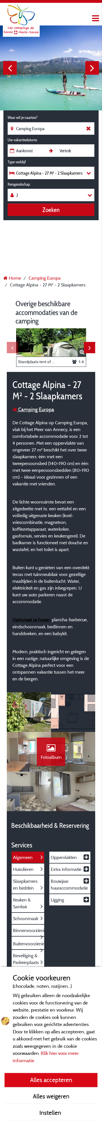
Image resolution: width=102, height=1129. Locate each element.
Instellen (51, 1112)
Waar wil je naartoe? (22, 117)
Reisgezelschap (19, 184)
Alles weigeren (51, 1096)
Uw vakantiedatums (22, 139)
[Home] (21, 15)
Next (92, 68)
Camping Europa (35, 409)
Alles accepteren (51, 1079)
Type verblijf (17, 161)
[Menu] (95, 18)
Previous (10, 68)
